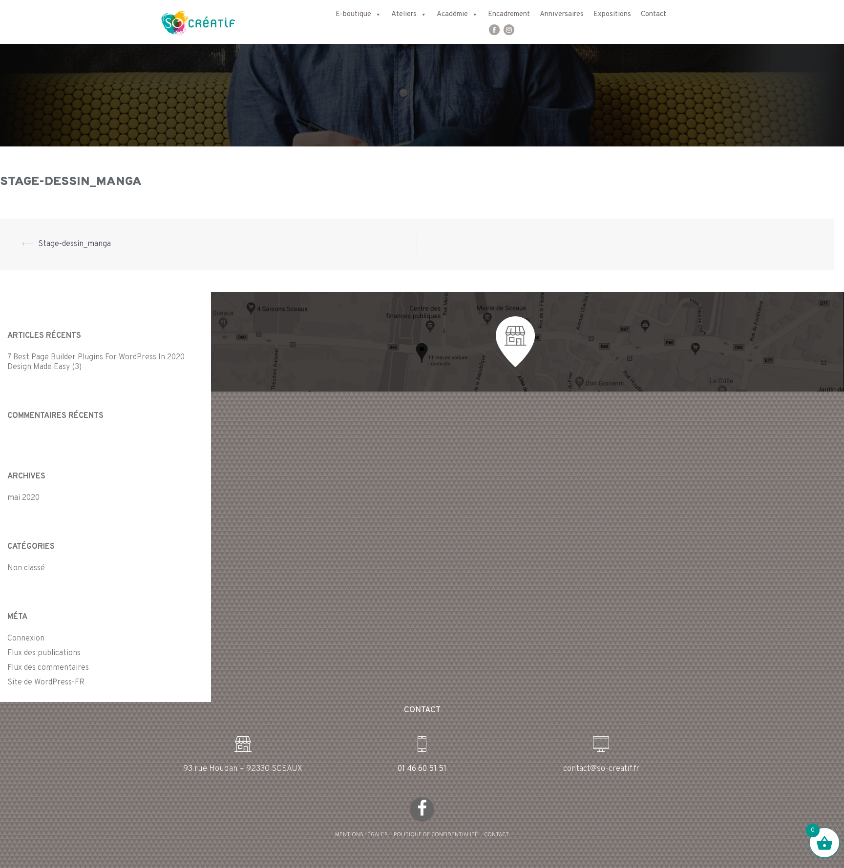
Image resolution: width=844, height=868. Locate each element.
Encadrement (509, 14)
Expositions (612, 14)
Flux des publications (44, 653)
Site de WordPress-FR (45, 682)
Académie (452, 14)
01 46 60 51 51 (422, 769)
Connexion (25, 638)
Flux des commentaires (48, 668)
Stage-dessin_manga (74, 244)
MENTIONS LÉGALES (361, 834)
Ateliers (404, 14)
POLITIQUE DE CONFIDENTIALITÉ (436, 834)
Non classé (26, 568)
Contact (653, 14)
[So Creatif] (189, 22)
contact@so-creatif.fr (601, 769)
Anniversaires (562, 14)
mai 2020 (23, 498)
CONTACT (496, 834)
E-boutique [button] (353, 14)
